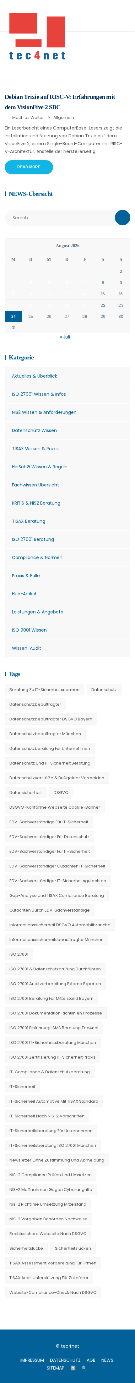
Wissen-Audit (26, 648)
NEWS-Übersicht (30, 193)
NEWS (107, 1360)
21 (85, 305)
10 (13, 294)
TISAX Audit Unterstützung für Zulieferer (49, 1278)
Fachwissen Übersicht (35, 485)
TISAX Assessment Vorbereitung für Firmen (52, 1263)
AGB (91, 1360)
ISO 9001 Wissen (29, 630)
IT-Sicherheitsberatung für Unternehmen (51, 1131)
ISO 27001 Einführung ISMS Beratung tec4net (54, 1028)
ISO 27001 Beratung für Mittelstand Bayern (51, 998)
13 (67, 294)
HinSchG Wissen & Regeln (40, 467)
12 (49, 294)
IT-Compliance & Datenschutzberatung (49, 1072)
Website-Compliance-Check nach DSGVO (53, 1292)
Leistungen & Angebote (37, 612)
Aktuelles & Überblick (34, 376)
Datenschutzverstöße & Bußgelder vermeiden (56, 778)
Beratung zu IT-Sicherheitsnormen (44, 690)
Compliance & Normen (37, 557)
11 (31, 294)
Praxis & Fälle (26, 575)
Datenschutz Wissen (34, 430)
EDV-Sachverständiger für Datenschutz (49, 837)
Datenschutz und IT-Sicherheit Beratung (49, 763)
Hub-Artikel (24, 594)
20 (66, 305)
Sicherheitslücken (73, 1248)
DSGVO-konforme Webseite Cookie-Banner (54, 807)
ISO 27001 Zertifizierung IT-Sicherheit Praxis (52, 1057)
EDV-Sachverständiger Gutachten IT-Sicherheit (57, 866)
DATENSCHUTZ (65, 1360)
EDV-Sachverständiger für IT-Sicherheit (49, 851)
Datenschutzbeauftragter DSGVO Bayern (50, 719)
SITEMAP (55, 1368)
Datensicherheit (25, 793)
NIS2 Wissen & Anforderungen (44, 412)
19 (49, 305)
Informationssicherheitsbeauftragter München (56, 940)
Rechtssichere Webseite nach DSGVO (48, 1234)
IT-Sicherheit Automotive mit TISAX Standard (53, 1101)
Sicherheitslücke (26, 1248)
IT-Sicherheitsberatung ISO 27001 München (52, 1145)
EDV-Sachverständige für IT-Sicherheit (48, 822)
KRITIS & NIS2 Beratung (36, 503)
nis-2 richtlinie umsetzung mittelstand (47, 1204)
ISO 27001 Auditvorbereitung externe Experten (55, 984)
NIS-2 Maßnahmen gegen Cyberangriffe (50, 1189)
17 (13, 305)
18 (31, 305)
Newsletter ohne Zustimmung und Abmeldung (56, 1160)
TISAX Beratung (28, 521)
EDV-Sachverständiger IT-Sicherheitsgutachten (57, 881)
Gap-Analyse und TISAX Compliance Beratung (56, 895)
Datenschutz (104, 690)
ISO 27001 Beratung (33, 539)
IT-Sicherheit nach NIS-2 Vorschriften (46, 1116)
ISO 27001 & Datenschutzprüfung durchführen (55, 969)
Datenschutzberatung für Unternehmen (49, 748)
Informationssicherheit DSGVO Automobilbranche (60, 925)
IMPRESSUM (32, 1360)
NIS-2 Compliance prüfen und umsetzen (50, 1175)
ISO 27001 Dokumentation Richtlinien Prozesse (55, 1013)
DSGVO (61, 793)
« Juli (65, 337)
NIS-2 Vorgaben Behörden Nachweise (48, 1219)
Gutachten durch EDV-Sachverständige (49, 910)
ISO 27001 (18, 954)
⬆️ (73, 1368)
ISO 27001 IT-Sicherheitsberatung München (52, 1042)
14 (85, 294)
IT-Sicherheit (22, 1087)
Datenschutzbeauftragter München (45, 734)
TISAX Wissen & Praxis (35, 448)
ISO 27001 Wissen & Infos (39, 394)
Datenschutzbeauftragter (35, 704)
